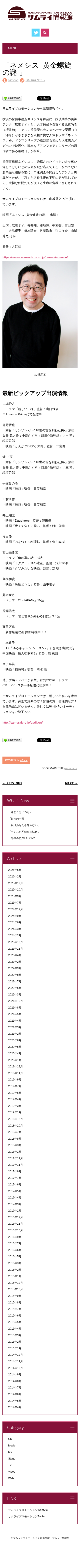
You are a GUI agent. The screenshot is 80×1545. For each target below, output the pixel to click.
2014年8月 (14, 1381)
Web (11, 1478)
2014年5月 (14, 1400)
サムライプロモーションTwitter (26, 1516)
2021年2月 (14, 1033)
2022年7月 (14, 981)
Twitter (36, 33)
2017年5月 (14, 1191)
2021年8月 (14, 1007)
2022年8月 (14, 974)
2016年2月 (14, 1269)
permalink (70, 768)
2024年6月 (14, 922)
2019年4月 (14, 1099)
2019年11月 (15, 1073)
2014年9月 (14, 1374)
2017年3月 (14, 1204)
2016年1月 (14, 1276)
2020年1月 (14, 1060)
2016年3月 (14, 1263)
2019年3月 (14, 1105)
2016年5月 (14, 1256)
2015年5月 (14, 1322)
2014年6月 (14, 1394)
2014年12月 (15, 1354)
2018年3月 (14, 1145)
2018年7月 (14, 1132)
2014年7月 (14, 1387)
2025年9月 (14, 896)
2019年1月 (14, 1112)
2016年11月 (15, 1223)
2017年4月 (14, 1197)
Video (11, 1471)
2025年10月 (15, 889)
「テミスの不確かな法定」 (24, 831)
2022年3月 (14, 994)
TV (10, 1465)
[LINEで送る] (12, 98)
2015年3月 (14, 1335)
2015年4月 (14, 1328)
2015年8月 (14, 1302)
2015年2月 (14, 1341)
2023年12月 (15, 942)
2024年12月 (15, 909)
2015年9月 (14, 1295)
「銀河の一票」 (17, 818)
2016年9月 (14, 1237)
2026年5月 (14, 869)
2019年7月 (14, 1086)
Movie (24, 760)
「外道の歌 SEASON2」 (23, 838)
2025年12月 (15, 883)
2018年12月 (15, 1119)
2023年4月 (14, 955)
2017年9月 (14, 1171)
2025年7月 (14, 902)
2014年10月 (15, 1368)
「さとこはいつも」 (20, 812)
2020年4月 (14, 1053)
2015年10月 (15, 1289)
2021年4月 (14, 1020)
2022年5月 (14, 987)
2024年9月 (14, 916)
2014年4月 (14, 1407)
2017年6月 (14, 1184)
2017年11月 (15, 1164)
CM (10, 1438)
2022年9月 (14, 968)
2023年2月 (14, 961)
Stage (11, 1458)
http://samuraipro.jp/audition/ (22, 722)
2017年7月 (14, 1177)
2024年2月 (14, 935)
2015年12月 (15, 1282)
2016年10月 (15, 1230)
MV (10, 1452)
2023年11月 (15, 948)
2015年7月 (14, 1309)
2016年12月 (15, 1217)
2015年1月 (14, 1348)
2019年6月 (14, 1092)
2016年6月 (14, 1250)
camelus (13, 80)
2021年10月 (15, 1001)
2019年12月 (15, 1066)
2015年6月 (14, 1315)
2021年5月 (14, 1014)
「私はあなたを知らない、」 (25, 825)
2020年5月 (14, 1046)
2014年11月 (15, 1361)
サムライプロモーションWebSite (28, 1510)
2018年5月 (14, 1138)
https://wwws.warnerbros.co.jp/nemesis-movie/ (35, 257)
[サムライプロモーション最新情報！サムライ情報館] (40, 20)
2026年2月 (14, 876)
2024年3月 (14, 929)
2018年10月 (15, 1125)
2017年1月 (14, 1210)
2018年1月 (14, 1151)
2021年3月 (14, 1027)
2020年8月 (14, 1040)
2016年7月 (14, 1243)
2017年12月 (15, 1158)
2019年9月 (14, 1079)
